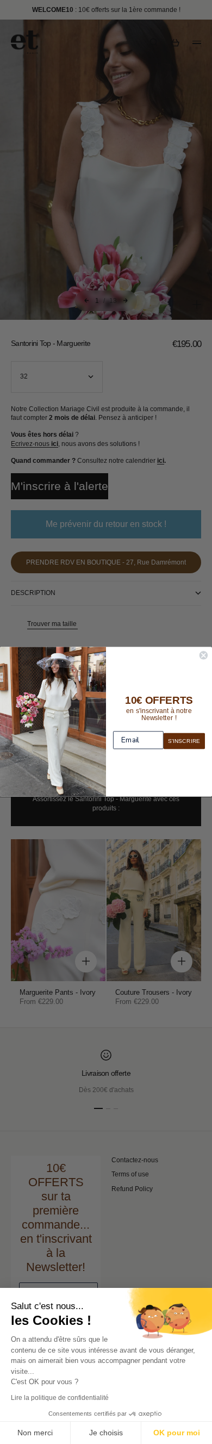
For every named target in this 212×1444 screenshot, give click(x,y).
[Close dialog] (203, 655)
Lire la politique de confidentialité (60, 1398)
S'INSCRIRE (184, 741)
